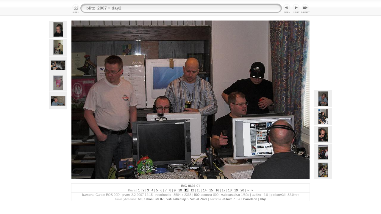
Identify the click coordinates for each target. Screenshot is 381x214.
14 (204, 190)
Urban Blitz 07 (154, 199)
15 (211, 190)
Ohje (263, 199)
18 (229, 190)
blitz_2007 (96, 8)
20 (242, 190)
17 (223, 190)
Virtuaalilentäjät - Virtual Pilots (186, 199)
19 (236, 190)
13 (198, 190)
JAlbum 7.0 (230, 199)
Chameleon (249, 199)
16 (217, 190)
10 (180, 190)
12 (192, 190)
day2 (116, 8)
